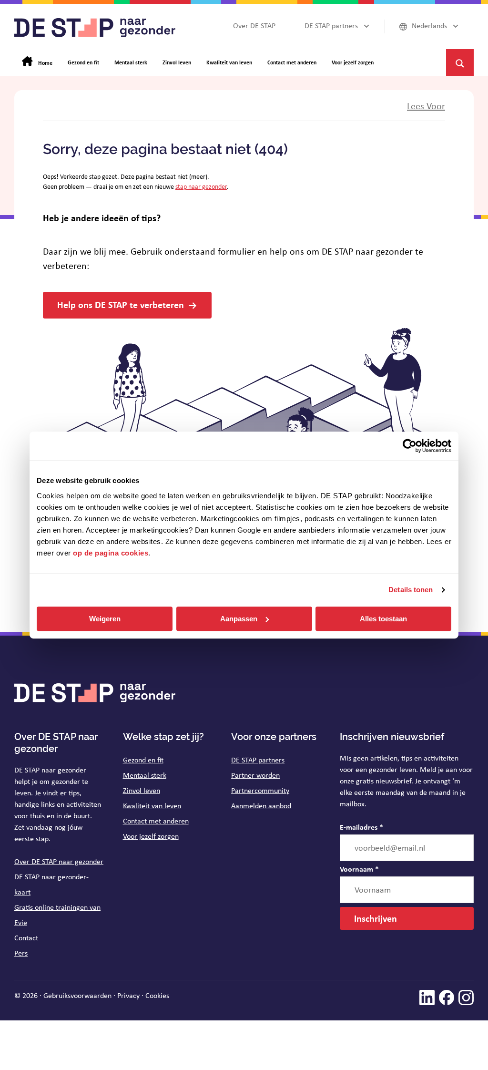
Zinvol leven (141, 790)
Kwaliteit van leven (152, 806)
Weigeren (105, 619)
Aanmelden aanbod (261, 806)
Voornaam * (359, 869)
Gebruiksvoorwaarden (77, 995)
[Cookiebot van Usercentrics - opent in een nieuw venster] (409, 446)
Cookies (157, 995)
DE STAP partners (258, 760)
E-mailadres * (361, 827)
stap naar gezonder (201, 186)
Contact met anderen (156, 821)
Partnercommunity (260, 790)
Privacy (128, 995)
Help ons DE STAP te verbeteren (120, 304)
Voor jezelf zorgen (151, 836)
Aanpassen (238, 619)
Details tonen (410, 590)
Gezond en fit (143, 760)
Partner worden (255, 775)
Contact (26, 938)
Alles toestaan (383, 619)
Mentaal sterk (144, 775)
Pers (21, 953)
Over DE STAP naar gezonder (58, 861)
